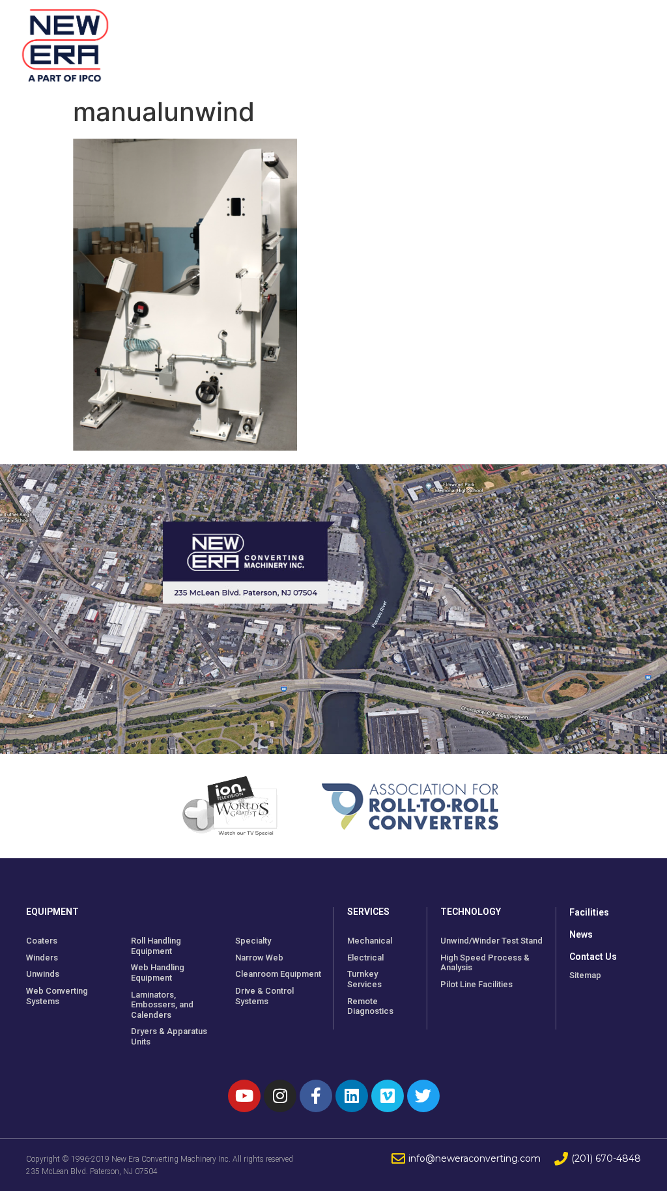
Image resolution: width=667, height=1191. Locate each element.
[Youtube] (244, 1096)
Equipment (52, 911)
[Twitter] (423, 1096)
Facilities (589, 912)
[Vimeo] (387, 1096)
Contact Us (593, 956)
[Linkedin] (351, 1096)
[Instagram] (280, 1096)
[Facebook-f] (316, 1096)
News (581, 934)
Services (368, 911)
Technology (470, 911)
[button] (632, 46)
